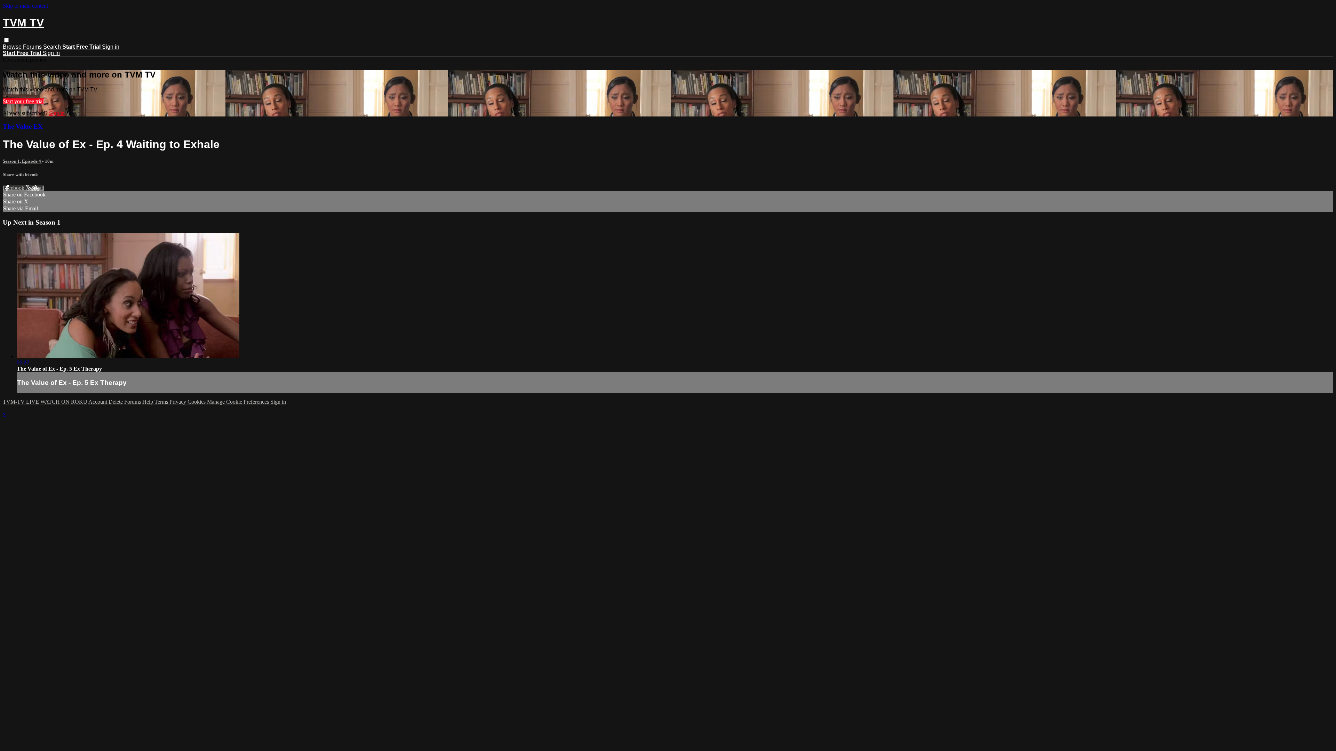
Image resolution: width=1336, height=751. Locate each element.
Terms (161, 402)
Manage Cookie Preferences (238, 402)
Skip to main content (25, 6)
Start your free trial (23, 101)
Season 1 (48, 222)
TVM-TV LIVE (21, 402)
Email (37, 188)
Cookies (197, 402)
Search (52, 47)
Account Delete (105, 402)
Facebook (14, 188)
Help (148, 402)
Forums (33, 47)
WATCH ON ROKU (63, 402)
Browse (13, 47)
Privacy (178, 402)
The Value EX (23, 126)
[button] (6, 40)
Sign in (110, 47)
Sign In (51, 53)
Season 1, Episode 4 (22, 161)
